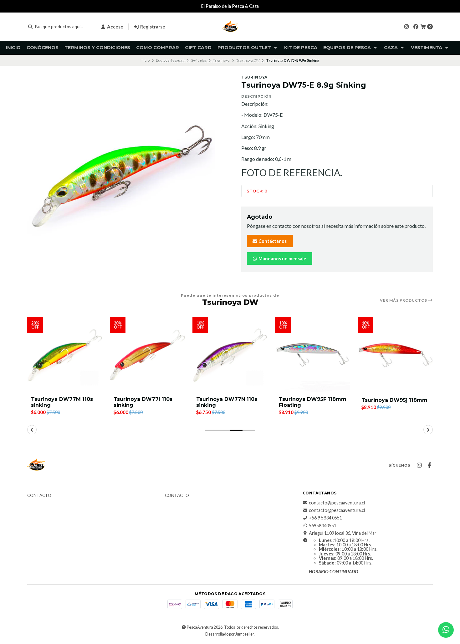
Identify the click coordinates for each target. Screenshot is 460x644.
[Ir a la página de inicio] (230, 26)
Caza (391, 47)
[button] (211, 430)
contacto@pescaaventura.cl (337, 503)
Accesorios (175, 61)
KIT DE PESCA (300, 47)
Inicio (13, 47)
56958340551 (322, 526)
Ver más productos (404, 300)
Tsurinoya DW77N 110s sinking (226, 402)
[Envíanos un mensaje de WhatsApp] (446, 630)
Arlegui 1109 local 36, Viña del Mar (342, 533)
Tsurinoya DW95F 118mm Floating (312, 402)
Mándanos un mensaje (282, 258)
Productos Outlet (244, 47)
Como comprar (157, 47)
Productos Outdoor (265, 61)
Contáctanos (272, 241)
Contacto (39, 495)
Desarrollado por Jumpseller (229, 634)
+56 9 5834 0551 (325, 518)
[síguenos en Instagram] (406, 26)
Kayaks (213, 61)
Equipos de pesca (347, 47)
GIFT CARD (198, 47)
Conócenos (43, 47)
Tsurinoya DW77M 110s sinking (62, 402)
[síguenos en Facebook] (416, 26)
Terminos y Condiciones (97, 47)
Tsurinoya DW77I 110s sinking (143, 402)
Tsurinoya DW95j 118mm (394, 400)
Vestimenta (427, 47)
